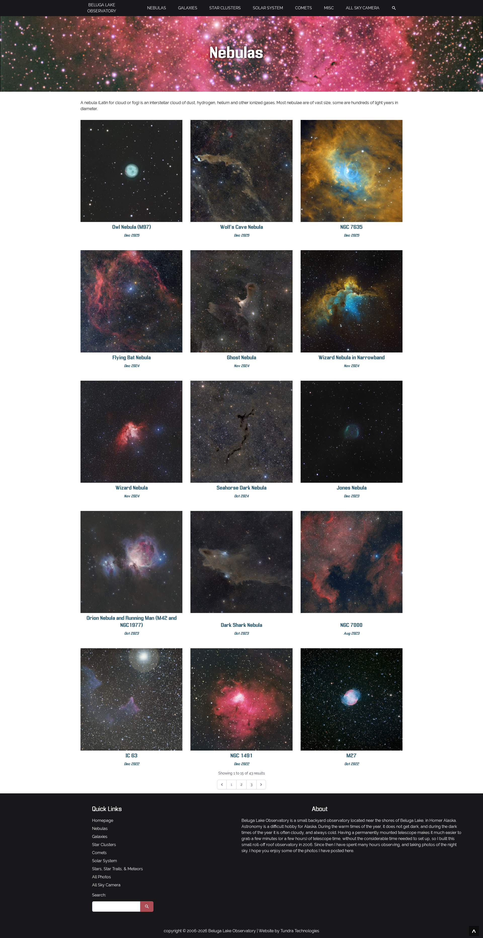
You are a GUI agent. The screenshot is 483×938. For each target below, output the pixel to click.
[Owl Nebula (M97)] (131, 171)
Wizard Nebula (131, 492)
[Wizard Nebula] (131, 432)
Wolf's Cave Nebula (241, 231)
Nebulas (100, 828)
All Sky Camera (106, 885)
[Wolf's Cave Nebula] (241, 171)
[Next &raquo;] (261, 784)
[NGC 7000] (352, 562)
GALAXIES (187, 8)
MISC (329, 8)
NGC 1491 (241, 760)
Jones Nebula (352, 492)
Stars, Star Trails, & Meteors (117, 868)
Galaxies (99, 836)
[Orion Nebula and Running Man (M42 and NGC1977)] (131, 562)
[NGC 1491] (241, 699)
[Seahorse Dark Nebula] (241, 432)
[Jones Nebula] (352, 432)
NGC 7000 (351, 629)
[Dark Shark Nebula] (241, 562)
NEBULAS (156, 8)
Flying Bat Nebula (131, 361)
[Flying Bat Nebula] (131, 301)
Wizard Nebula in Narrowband (351, 361)
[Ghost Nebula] (241, 301)
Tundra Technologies (299, 930)
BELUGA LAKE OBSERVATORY (101, 8)
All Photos (101, 877)
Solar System (104, 860)
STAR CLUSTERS (225, 8)
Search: (99, 895)
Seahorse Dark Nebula (241, 492)
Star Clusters (104, 844)
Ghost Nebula (241, 361)
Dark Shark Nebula (241, 629)
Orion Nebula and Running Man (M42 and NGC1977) (132, 625)
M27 (351, 760)
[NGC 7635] (352, 171)
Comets (99, 852)
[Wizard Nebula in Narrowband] (352, 301)
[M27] (352, 699)
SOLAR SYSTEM (268, 8)
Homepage (102, 820)
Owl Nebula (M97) (131, 231)
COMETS (303, 8)
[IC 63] (131, 699)
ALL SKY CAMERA (362, 8)
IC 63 (131, 760)
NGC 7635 (351, 231)
